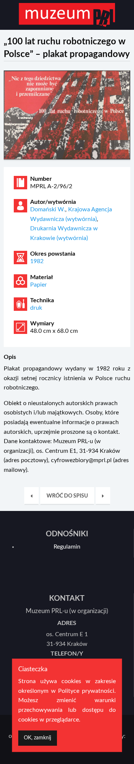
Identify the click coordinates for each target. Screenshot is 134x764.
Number (41, 179)
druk (36, 308)
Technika (42, 300)
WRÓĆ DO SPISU (67, 496)
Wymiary (42, 323)
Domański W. (47, 209)
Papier (38, 285)
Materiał (41, 277)
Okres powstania (52, 254)
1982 (37, 261)
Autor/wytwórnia (53, 202)
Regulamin (67, 547)
